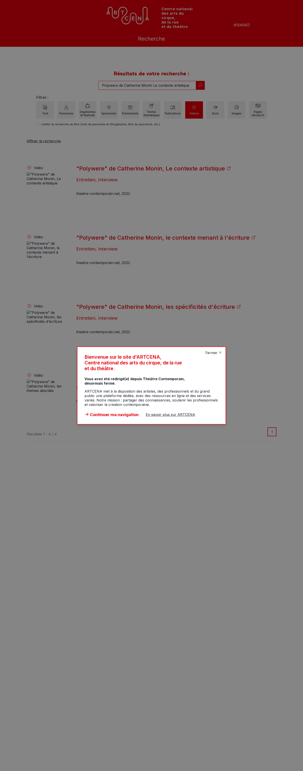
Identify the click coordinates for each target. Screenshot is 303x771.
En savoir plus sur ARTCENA (170, 414)
